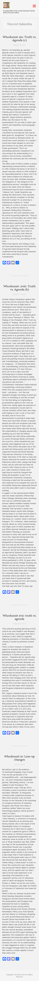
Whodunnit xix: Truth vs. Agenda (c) (19, 38)
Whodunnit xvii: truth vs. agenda (19, 617)
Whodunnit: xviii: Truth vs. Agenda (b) (19, 288)
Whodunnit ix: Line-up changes (19, 758)
